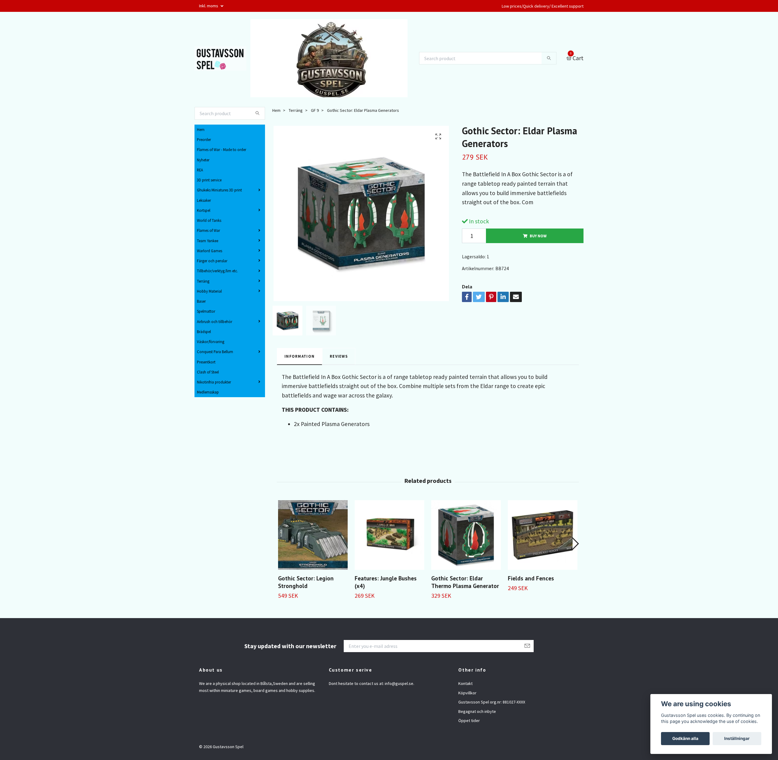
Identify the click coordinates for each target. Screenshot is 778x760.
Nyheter (203, 159)
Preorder (204, 139)
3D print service (209, 179)
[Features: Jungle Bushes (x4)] (389, 535)
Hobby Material (209, 291)
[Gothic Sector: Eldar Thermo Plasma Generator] (466, 535)
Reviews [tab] (339, 356)
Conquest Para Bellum (215, 351)
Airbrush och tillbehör (214, 321)
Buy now (538, 235)
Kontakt (465, 683)
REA (200, 169)
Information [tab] (299, 356)
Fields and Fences (531, 578)
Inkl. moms (209, 6)
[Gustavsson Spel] (220, 58)
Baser (201, 301)
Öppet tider (469, 720)
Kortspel (203, 210)
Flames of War (208, 230)
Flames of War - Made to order (221, 149)
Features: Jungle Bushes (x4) (386, 582)
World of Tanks (209, 220)
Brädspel (204, 331)
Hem (201, 129)
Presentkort (206, 361)
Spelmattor (206, 311)
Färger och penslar (212, 260)
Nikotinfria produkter (214, 382)
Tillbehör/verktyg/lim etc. (217, 270)
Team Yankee (207, 240)
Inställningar (737, 738)
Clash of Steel (208, 372)
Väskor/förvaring (210, 341)
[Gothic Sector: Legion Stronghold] (313, 535)
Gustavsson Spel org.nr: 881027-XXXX (491, 702)
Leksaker (204, 200)
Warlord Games (209, 250)
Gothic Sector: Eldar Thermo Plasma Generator (465, 582)
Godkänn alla (685, 738)
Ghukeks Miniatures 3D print (219, 189)
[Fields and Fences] (542, 535)
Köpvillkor (467, 693)
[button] (575, 543)
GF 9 (315, 110)
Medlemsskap (208, 392)
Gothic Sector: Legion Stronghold (306, 582)
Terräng (203, 281)
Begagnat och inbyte (477, 711)
